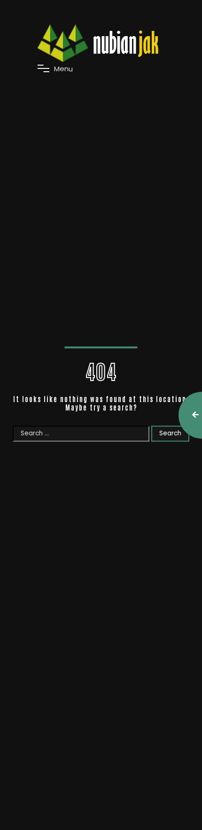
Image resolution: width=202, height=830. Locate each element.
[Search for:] (82, 433)
